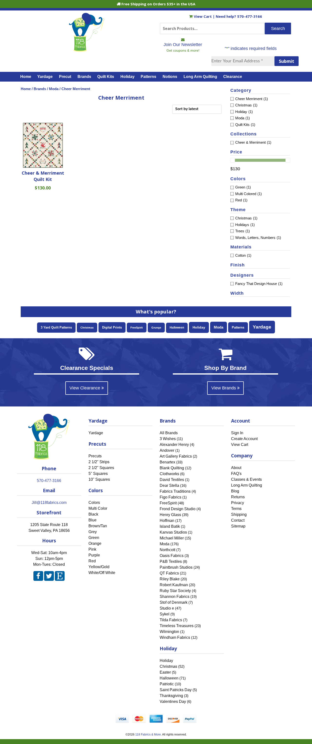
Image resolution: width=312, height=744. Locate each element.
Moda (53, 89)
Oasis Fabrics (172, 556)
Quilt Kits (105, 77)
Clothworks (169, 474)
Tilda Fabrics (171, 620)
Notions (170, 77)
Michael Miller (172, 538)
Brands (84, 77)
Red (92, 561)
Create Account (244, 439)
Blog (235, 491)
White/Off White (101, 573)
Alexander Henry (174, 445)
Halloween (177, 327)
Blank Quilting (172, 468)
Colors (94, 502)
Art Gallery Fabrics (176, 456)
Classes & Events (246, 479)
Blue (92, 520)
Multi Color (97, 508)
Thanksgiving (171, 696)
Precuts (95, 456)
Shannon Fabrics (174, 596)
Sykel (164, 614)
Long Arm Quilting (200, 77)
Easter (165, 672)
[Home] (86, 49)
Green (93, 538)
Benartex (167, 462)
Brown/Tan (97, 526)
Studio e (167, 608)
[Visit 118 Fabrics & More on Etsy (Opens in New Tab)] (60, 577)
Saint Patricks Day (176, 690)
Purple (94, 555)
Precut (65, 77)
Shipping (239, 514)
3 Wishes (168, 439)
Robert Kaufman (174, 585)
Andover (167, 450)
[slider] (232, 160)
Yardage (45, 77)
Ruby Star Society (175, 591)
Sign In (237, 433)
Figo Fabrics (170, 497)
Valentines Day (173, 701)
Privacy (237, 503)
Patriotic (167, 684)
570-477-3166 (249, 16)
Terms (236, 509)
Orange (94, 543)
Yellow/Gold (98, 567)
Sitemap (238, 526)
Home (25, 77)
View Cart (203, 16)
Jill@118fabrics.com (49, 502)
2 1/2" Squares (101, 468)
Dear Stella (169, 485)
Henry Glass (170, 515)
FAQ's (236, 473)
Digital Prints (112, 327)
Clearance (232, 77)
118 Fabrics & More (148, 734)
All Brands (169, 433)
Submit (286, 61)
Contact (237, 520)
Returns (238, 497)
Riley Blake (170, 579)
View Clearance (85, 388)
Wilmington (169, 632)
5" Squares (98, 473)
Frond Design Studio (177, 509)
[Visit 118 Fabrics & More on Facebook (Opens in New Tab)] (38, 577)
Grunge (156, 327)
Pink (92, 549)
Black (93, 514)
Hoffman (167, 520)
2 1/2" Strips (98, 462)
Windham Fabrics (175, 637)
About (236, 468)
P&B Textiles (171, 561)
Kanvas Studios (173, 532)
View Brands (224, 388)
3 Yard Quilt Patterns (56, 327)
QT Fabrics (169, 573)
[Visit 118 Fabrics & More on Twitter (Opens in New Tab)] (49, 577)
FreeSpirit (136, 327)
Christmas (87, 327)
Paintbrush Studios (176, 567)
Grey (92, 532)
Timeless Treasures (177, 626)
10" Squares (99, 479)
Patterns (148, 77)
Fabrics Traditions (175, 491)
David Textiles (172, 480)
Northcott (167, 550)
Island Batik (170, 526)
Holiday (127, 77)
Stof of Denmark (173, 602)
